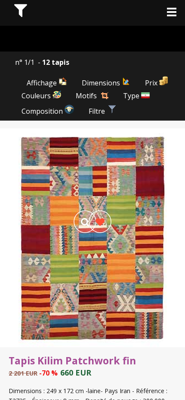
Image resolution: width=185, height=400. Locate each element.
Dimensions (102, 83)
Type (132, 95)
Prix (152, 83)
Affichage (43, 83)
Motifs (86, 95)
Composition (43, 111)
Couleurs (37, 95)
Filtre (98, 111)
